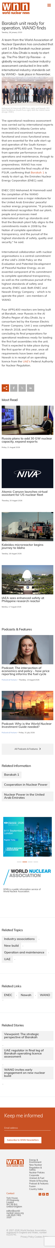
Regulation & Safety (35, 1169)
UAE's (27, 361)
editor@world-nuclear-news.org (15, 1212)
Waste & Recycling (38, 1181)
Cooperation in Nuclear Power (26, 784)
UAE (7, 959)
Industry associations (19, 939)
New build (11, 945)
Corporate (34, 1175)
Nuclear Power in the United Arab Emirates (24, 796)
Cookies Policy (42, 1237)
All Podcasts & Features (26, 749)
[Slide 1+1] (24, 862)
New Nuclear (35, 1165)
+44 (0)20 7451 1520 (13, 1216)
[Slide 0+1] (19, 862)
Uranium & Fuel (36, 1178)
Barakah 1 (37, 172)
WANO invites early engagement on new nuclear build (24, 1073)
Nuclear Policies (37, 1173)
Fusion (32, 1186)
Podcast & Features (38, 1184)
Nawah (26, 995)
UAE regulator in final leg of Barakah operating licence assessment (24, 1053)
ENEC (8, 995)
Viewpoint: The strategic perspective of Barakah (21, 1036)
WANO (45, 995)
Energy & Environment (35, 1161)
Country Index (36, 1189)
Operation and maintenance (24, 952)
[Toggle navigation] (49, 5)
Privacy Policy (27, 1237)
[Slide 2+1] (30, 862)
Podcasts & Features (9, 680)
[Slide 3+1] (35, 862)
